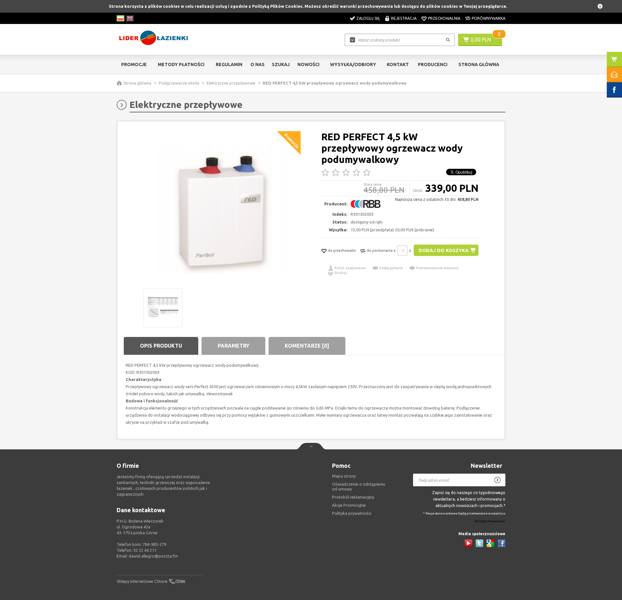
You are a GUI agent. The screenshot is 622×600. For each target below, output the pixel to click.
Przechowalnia (444, 18)
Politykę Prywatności (490, 521)
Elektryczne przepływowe (231, 83)
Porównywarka (488, 18)
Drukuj (340, 273)
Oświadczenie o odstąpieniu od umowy (358, 486)
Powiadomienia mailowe (437, 268)
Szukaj (281, 64)
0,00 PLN (480, 39)
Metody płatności (181, 64)
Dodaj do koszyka (444, 250)
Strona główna (478, 64)
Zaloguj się (368, 18)
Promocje (134, 64)
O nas (257, 64)
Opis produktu (161, 346)
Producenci (432, 64)
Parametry (233, 346)
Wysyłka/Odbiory (353, 64)
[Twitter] (479, 543)
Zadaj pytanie (391, 268)
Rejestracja (404, 18)
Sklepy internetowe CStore (142, 581)
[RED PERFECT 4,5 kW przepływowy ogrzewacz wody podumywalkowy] (222, 209)
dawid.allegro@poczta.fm (153, 556)
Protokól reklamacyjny (353, 497)
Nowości (308, 64)
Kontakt (398, 64)
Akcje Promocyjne (349, 505)
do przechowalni (342, 250)
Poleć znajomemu (350, 268)
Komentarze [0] (307, 346)
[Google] (490, 543)
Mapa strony (344, 476)
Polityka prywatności (351, 513)
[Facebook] (501, 543)
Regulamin (229, 64)
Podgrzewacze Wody (179, 83)
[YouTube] (468, 543)
